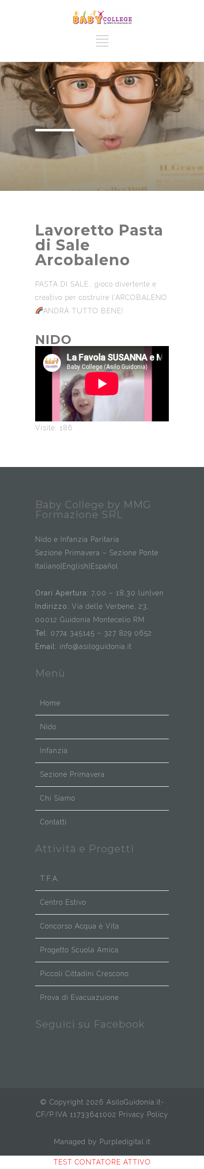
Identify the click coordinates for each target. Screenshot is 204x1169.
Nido (48, 727)
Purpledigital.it (125, 1142)
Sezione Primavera (72, 774)
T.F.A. (49, 878)
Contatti (53, 822)
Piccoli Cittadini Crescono (84, 974)
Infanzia (54, 751)
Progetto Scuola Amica (79, 950)
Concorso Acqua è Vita (79, 926)
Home (50, 703)
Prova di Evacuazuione (79, 997)
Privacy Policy (143, 1114)
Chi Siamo (57, 798)
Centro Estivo (63, 902)
